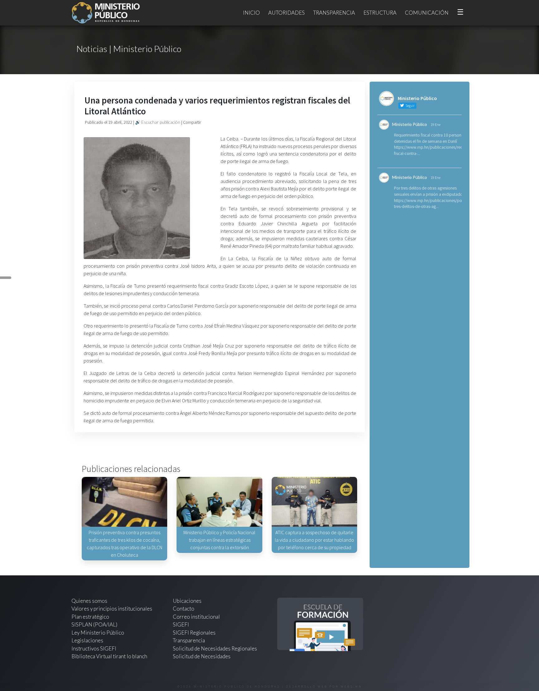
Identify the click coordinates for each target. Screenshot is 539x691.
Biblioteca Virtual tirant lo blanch (109, 656)
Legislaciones (87, 640)
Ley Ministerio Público (97, 632)
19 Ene (435, 124)
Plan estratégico (90, 616)
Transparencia (334, 12)
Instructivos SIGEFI (93, 648)
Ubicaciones (187, 600)
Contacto (183, 608)
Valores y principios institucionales (111, 608)
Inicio (251, 12)
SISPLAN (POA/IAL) (94, 624)
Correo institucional (196, 616)
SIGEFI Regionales (194, 632)
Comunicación (427, 12)
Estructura (379, 12)
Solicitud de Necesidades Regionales (215, 648)
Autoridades (286, 12)
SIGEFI (181, 624)
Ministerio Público (409, 124)
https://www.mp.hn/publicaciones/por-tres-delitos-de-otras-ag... (429, 203)
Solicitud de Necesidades (202, 656)
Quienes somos (89, 600)
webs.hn (351, 686)
